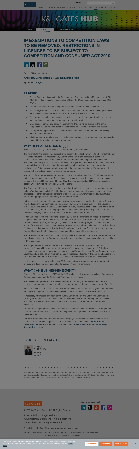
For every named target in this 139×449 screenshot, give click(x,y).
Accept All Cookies (121, 443)
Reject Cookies (106, 443)
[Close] (136, 443)
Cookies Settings (91, 443)
